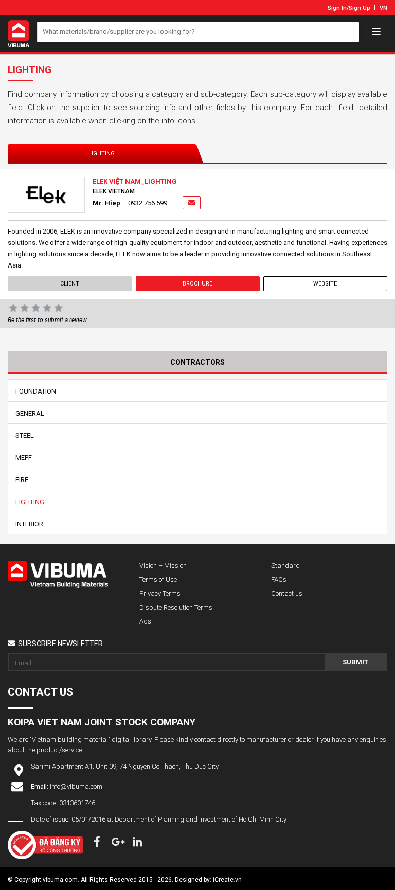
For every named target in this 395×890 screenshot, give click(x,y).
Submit (355, 662)
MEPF (23, 457)
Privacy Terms (160, 593)
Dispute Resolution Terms (175, 607)
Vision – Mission (163, 565)
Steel (24, 435)
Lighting (101, 153)
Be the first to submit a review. (48, 320)
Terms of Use (158, 579)
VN (383, 8)
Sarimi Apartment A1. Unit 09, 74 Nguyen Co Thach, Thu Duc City (125, 766)
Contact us (286, 593)
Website (325, 283)
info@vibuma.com (76, 786)
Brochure (197, 283)
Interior (29, 524)
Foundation (35, 391)
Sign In (337, 8)
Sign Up (359, 8)
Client (69, 283)
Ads (145, 621)
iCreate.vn (227, 879)
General (29, 413)
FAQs (278, 579)
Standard (285, 565)
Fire (21, 480)
